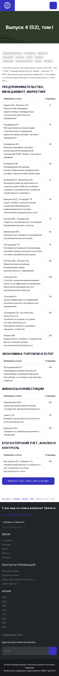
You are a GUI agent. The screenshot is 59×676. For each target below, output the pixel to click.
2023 (4, 597)
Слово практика (9, 584)
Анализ (38, 61)
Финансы (39, 57)
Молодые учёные (10, 571)
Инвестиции (8, 61)
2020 (4, 610)
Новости (6, 553)
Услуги (29, 57)
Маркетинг (43, 53)
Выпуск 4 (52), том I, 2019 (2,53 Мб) (28, 481)
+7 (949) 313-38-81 (16, 515)
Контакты (6, 557)
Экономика (8, 57)
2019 (4, 614)
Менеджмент (30, 53)
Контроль (48, 61)
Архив (5, 549)
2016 (4, 627)
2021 (4, 606)
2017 (4, 623)
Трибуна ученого (10, 575)
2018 (4, 618)
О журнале (7, 540)
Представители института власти (18, 579)
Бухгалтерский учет (24, 61)
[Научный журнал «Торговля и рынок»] (7, 5)
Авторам (6, 544)
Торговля (19, 57)
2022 (4, 601)
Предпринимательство (12, 53)
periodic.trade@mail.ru (12, 527)
